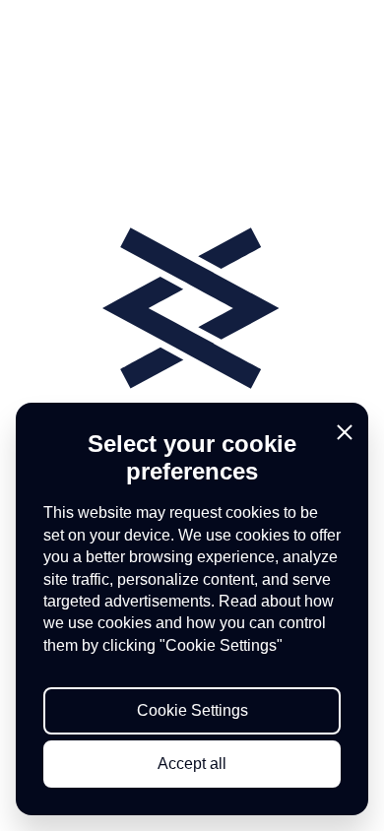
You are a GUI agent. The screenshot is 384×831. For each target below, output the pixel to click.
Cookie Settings (192, 710)
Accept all (192, 763)
